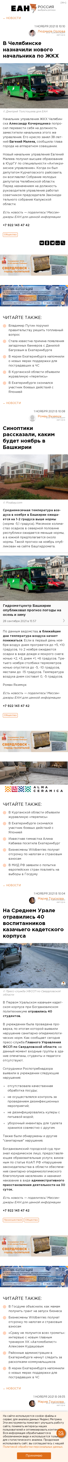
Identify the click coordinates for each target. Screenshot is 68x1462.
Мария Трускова (51, 898)
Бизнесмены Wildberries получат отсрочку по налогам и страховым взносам (35, 854)
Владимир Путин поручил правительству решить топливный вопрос (35, 330)
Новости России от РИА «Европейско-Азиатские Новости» (24, 8)
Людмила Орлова (51, 31)
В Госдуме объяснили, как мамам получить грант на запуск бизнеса (35, 1309)
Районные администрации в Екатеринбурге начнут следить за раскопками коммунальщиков (35, 1357)
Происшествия (13, 1220)
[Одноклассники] (47, 243)
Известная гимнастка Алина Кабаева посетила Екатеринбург (34, 841)
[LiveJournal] (63, 243)
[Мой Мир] (57, 243)
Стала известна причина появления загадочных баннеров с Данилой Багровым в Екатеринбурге (36, 346)
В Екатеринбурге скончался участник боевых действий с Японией (30, 387)
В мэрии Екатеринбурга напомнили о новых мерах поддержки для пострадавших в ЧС (36, 361)
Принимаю (34, 1455)
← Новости (12, 18)
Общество (10, 235)
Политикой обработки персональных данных (33, 1447)
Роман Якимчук (50, 416)
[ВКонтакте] (41, 243)
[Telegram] (52, 243)
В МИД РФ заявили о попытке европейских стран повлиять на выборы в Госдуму (33, 870)
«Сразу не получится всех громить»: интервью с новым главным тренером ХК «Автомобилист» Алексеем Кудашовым (36, 1340)
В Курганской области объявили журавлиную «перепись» (34, 374)
